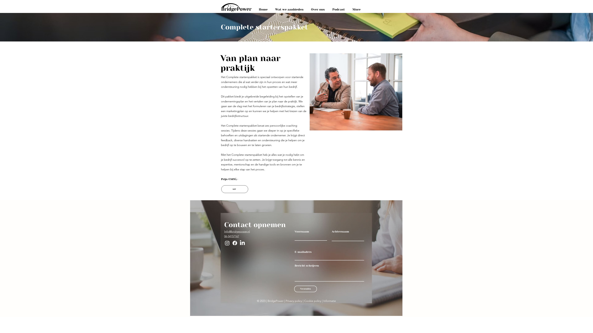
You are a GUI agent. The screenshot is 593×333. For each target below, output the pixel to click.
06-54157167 (231, 236)
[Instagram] (227, 243)
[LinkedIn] (242, 243)
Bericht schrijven (307, 265)
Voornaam (302, 231)
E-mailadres (303, 252)
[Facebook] (235, 243)
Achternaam (340, 231)
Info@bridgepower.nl (237, 231)
